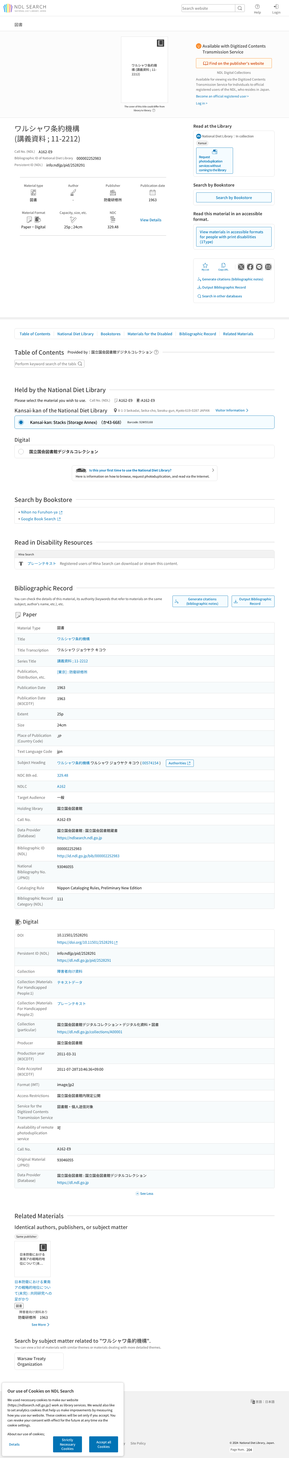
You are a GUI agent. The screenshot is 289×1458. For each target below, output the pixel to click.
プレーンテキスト (41, 563)
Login (276, 12)
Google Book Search (39, 518)
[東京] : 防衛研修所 (72, 672)
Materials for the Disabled (150, 333)
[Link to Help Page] (154, 109)
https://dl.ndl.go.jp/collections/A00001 (89, 1031)
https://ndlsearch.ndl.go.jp (79, 837)
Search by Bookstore (234, 197)
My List (205, 269)
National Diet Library (75, 333)
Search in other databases (222, 296)
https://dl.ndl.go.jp (73, 1182)
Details (14, 1444)
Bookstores (111, 333)
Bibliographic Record (197, 333)
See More (39, 1324)
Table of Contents (35, 333)
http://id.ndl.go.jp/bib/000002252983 (88, 855)
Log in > (201, 103)
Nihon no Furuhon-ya (39, 512)
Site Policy (138, 1443)
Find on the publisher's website (236, 63)
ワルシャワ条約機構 (73, 638)
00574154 (150, 762)
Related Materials (238, 333)
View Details (150, 219)
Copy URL (223, 269)
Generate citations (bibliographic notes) (232, 279)
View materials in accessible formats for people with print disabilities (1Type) (231, 237)
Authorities (177, 763)
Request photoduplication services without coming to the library (212, 163)
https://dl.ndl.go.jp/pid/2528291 (84, 960)
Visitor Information (230, 410)
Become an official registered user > (222, 96)
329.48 (62, 775)
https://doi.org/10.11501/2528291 (85, 942)
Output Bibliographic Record (224, 287)
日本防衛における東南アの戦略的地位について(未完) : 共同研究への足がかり (33, 1290)
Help (257, 12)
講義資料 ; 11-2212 (72, 660)
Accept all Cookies (103, 1444)
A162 (61, 786)
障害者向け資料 (69, 971)
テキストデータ (69, 982)
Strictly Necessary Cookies (67, 1444)
